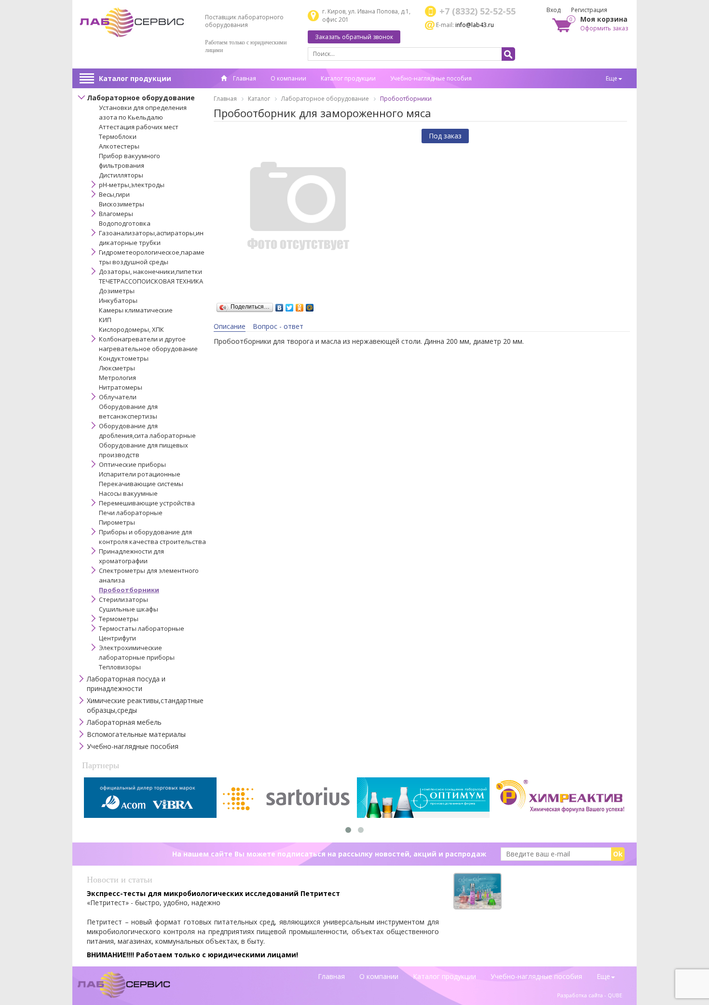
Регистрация (589, 10)
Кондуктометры (124, 358)
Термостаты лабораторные (141, 628)
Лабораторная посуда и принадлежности (126, 683)
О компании (288, 78)
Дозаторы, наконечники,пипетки (150, 271)
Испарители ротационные (139, 474)
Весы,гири (114, 194)
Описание (229, 326)
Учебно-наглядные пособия (431, 78)
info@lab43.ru (474, 25)
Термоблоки (117, 136)
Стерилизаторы (123, 599)
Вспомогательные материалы (136, 734)
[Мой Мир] (310, 305)
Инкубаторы (118, 300)
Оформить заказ (604, 28)
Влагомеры (116, 213)
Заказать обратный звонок (354, 37)
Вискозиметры (121, 204)
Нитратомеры (120, 387)
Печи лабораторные (131, 512)
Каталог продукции (135, 78)
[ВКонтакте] (279, 305)
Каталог (259, 99)
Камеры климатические (136, 310)
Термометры (118, 618)
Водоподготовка (124, 223)
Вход (553, 10)
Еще (611, 78)
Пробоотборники (129, 589)
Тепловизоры (120, 667)
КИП (105, 319)
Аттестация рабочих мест (138, 126)
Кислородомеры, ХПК (131, 329)
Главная (244, 78)
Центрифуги (117, 638)
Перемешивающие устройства (147, 503)
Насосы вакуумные (128, 493)
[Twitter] (290, 305)
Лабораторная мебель (124, 722)
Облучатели (117, 397)
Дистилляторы (121, 175)
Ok (618, 853)
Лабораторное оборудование (141, 97)
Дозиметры (117, 290)
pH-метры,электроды (131, 184)
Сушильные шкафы (128, 609)
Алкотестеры (119, 146)
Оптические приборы (132, 464)
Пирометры (117, 522)
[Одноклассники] (300, 305)
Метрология (117, 377)
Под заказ (445, 135)
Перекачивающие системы (141, 483)
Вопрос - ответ (278, 326)
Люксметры (117, 368)
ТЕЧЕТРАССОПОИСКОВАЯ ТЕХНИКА (151, 281)
